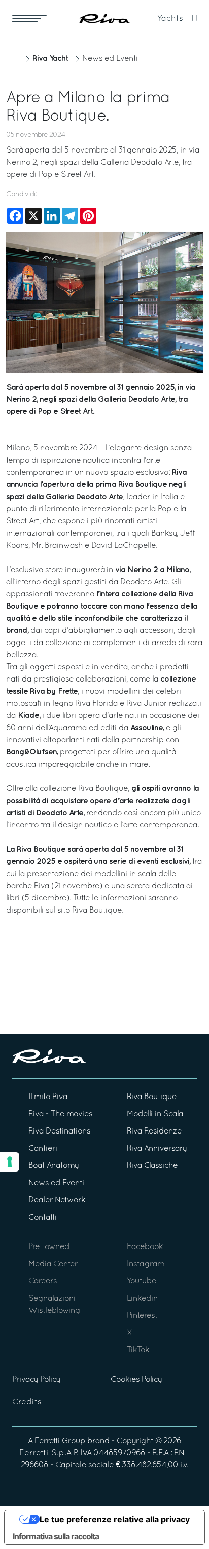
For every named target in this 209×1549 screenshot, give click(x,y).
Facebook (145, 1247)
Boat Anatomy (53, 1165)
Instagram (145, 1264)
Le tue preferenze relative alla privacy (115, 1519)
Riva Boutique (97, 910)
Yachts (170, 18)
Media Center (53, 1264)
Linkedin (142, 1298)
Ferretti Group (59, 1441)
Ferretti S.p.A (45, 1453)
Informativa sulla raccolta (56, 1536)
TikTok (138, 1350)
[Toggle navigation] (29, 18)
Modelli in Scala (155, 1114)
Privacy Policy (36, 1379)
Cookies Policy (136, 1379)
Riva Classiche (152, 1165)
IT (195, 18)
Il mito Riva (47, 1097)
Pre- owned (48, 1247)
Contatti (42, 1217)
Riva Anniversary (157, 1148)
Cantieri (42, 1148)
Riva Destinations (59, 1131)
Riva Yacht (50, 58)
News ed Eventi (110, 58)
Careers (42, 1281)
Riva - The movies (60, 1114)
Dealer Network (56, 1200)
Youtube (141, 1281)
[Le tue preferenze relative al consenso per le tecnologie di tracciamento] (9, 1162)
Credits (27, 1402)
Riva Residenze (154, 1131)
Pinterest (142, 1315)
